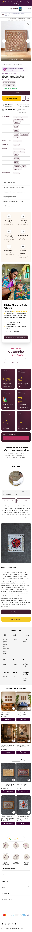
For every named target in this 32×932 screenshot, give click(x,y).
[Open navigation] (3, 8)
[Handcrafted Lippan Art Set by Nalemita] (8, 733)
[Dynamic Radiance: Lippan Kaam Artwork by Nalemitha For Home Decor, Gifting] (8, 805)
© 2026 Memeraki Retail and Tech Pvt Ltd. (12, 928)
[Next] (28, 41)
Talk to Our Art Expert (11, 98)
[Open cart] (30, 8)
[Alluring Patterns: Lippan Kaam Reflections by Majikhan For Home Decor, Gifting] (8, 772)
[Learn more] (14, 64)
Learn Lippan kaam (16, 619)
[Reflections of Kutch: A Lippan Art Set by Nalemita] (23, 701)
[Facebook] (2, 924)
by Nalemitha (6, 80)
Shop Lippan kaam (16, 612)
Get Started (15, 438)
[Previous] (4, 41)
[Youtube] (15, 924)
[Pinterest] (12, 924)
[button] (16, 69)
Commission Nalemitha (23, 501)
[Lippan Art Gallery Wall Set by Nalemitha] (23, 733)
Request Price (16, 93)
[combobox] (16, 14)
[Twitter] (9, 924)
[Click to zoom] (28, 24)
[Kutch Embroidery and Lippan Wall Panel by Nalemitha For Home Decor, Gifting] (23, 805)
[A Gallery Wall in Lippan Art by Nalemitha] (8, 701)
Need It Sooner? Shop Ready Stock (16, 337)
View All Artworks (9, 501)
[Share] (28, 98)
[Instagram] (5, 924)
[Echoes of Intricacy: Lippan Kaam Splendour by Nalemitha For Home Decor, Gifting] (23, 772)
